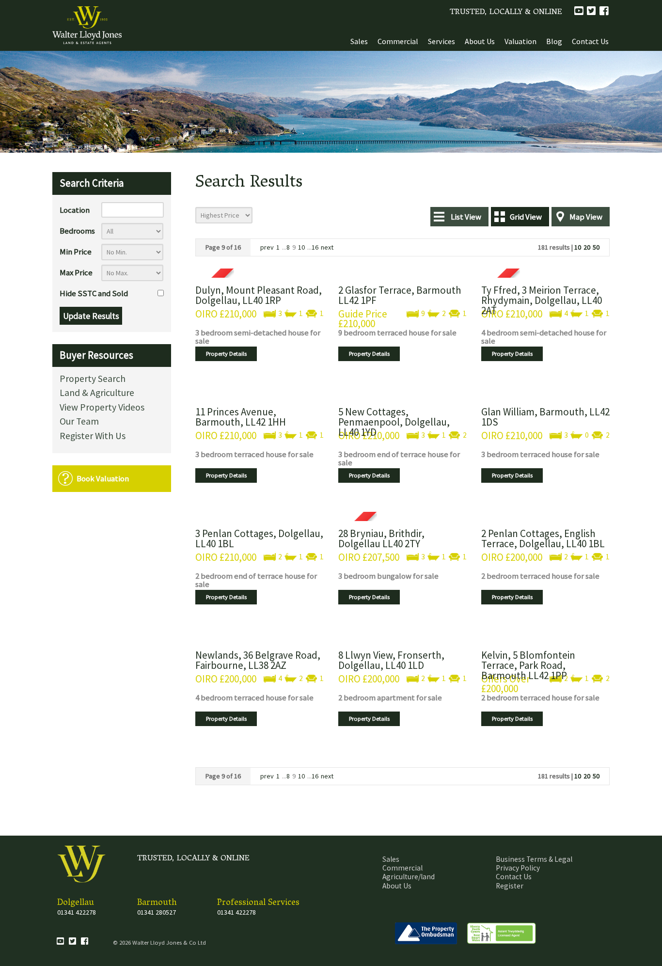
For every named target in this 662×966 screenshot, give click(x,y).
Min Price (76, 251)
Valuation (520, 41)
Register (509, 885)
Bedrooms (77, 230)
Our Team (79, 422)
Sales (359, 41)
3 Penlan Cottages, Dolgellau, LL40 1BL (259, 538)
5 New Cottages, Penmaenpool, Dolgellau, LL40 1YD (394, 422)
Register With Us (93, 436)
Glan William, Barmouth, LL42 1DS (545, 416)
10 (301, 247)
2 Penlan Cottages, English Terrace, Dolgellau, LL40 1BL (543, 538)
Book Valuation (103, 478)
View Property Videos (102, 408)
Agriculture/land (408, 876)
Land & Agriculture (97, 393)
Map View (585, 216)
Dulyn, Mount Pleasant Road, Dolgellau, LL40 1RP (258, 295)
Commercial (398, 41)
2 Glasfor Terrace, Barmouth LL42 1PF (399, 295)
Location (75, 210)
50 (596, 247)
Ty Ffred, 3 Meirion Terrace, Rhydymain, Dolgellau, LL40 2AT (541, 300)
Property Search (93, 379)
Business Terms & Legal (534, 859)
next (327, 247)
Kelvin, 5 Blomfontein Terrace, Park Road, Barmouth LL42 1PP (528, 665)
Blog (554, 41)
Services (441, 41)
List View (466, 216)
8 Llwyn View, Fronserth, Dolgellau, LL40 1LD (391, 660)
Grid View (526, 216)
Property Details (226, 353)
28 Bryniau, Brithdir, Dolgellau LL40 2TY (381, 538)
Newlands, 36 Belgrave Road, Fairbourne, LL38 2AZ (257, 660)
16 (315, 247)
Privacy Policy (518, 867)
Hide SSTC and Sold (94, 293)
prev (267, 247)
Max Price (76, 272)
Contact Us (590, 41)
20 (586, 247)
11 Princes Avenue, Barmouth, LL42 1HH (240, 416)
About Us (480, 41)
